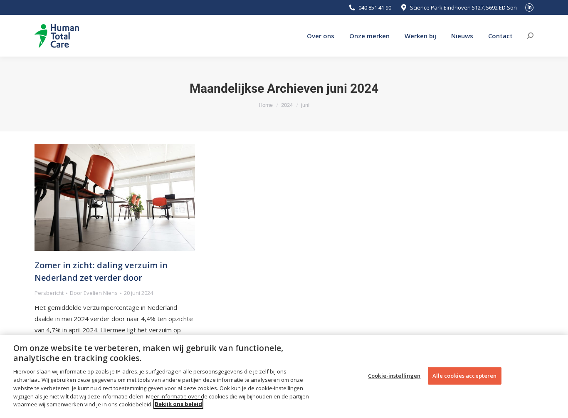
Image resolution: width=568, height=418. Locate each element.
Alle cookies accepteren (464, 375)
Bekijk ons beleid (178, 404)
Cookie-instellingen (394, 375)
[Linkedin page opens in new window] (529, 7)
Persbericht (49, 293)
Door (94, 293)
